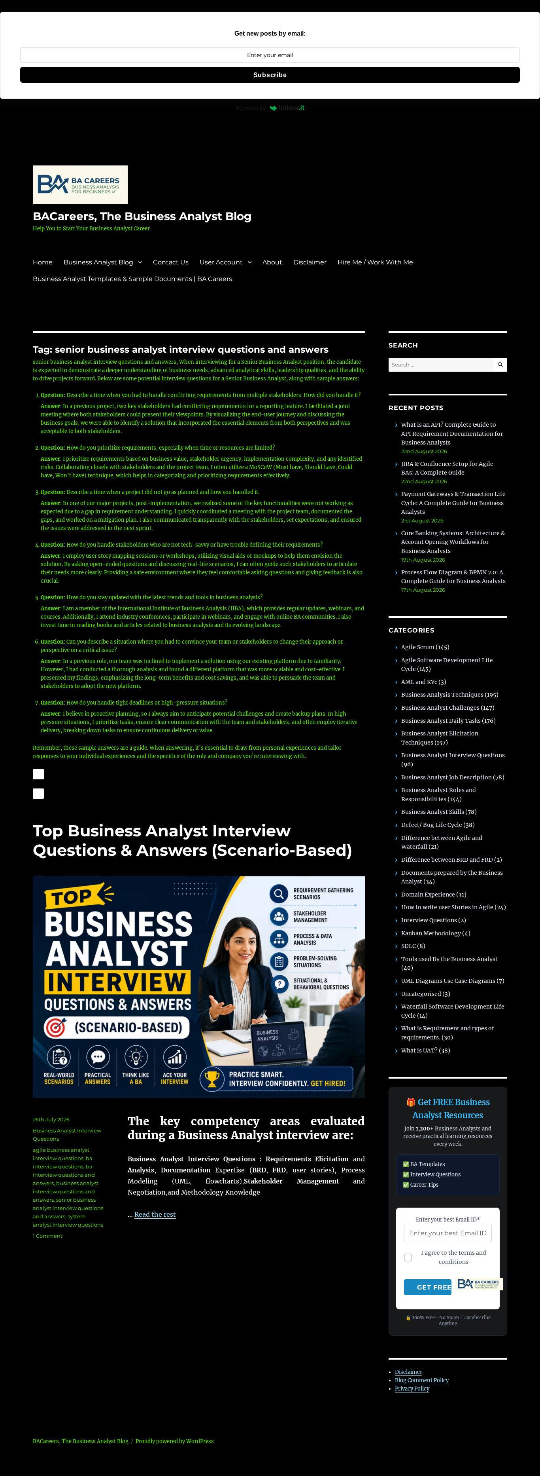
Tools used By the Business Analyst (449, 959)
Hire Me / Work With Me (375, 262)
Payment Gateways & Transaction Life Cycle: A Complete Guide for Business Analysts (453, 502)
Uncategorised (421, 993)
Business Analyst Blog (98, 262)
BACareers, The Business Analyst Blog (142, 216)
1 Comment (47, 1236)
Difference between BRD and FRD (447, 859)
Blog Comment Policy (422, 1380)
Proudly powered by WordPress (175, 1441)
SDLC (408, 946)
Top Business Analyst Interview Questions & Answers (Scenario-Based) (192, 840)
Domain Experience (428, 894)
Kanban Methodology (431, 933)
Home (43, 262)
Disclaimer (310, 262)
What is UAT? (419, 1050)
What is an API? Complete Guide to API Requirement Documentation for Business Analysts (452, 433)
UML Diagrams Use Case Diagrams (448, 980)
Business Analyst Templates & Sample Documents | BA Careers (132, 279)
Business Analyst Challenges (440, 707)
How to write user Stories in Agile (447, 907)
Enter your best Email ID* (448, 1219)
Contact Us (171, 262)
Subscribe (270, 75)
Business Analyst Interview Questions (453, 755)
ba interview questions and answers (64, 1174)
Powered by (251, 107)
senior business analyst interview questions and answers (68, 1208)
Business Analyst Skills (432, 811)
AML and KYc (419, 682)
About (272, 262)
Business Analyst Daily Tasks (441, 720)
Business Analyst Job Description (446, 777)
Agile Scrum (417, 647)
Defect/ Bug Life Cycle (431, 824)
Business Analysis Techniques (442, 694)
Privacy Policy (412, 1388)
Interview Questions (429, 920)
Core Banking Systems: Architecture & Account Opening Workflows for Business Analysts (453, 542)
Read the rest (155, 1214)
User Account (221, 262)
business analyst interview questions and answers (65, 1191)
